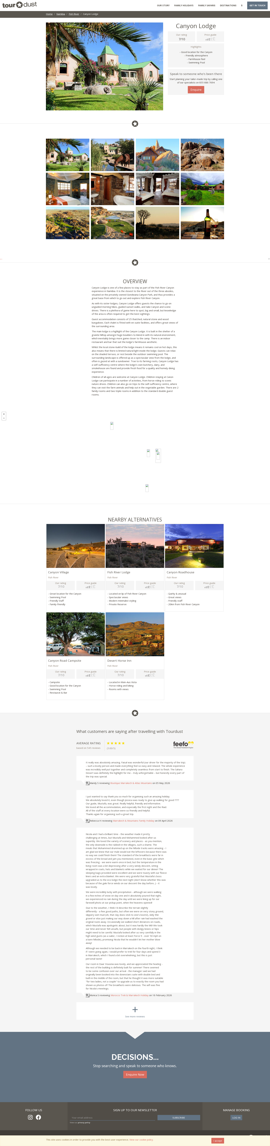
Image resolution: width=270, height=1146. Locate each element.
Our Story (163, 5)
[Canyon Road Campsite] (147, 488)
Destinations (228, 5)
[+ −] (135, 457)
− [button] (4, 418)
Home (49, 13)
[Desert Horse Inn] (111, 426)
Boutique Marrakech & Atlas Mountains (131, 783)
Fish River (74, 13)
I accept (217, 1140)
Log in (236, 1117)
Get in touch (257, 5)
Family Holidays (183, 5)
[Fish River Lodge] (148, 453)
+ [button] (4, 414)
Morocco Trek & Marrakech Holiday (130, 995)
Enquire (196, 90)
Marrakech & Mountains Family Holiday (133, 820)
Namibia (60, 13)
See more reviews (135, 1010)
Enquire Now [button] (135, 1074)
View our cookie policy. (141, 1139)
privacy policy (84, 1122)
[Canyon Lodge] (158, 456)
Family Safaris (206, 5)
